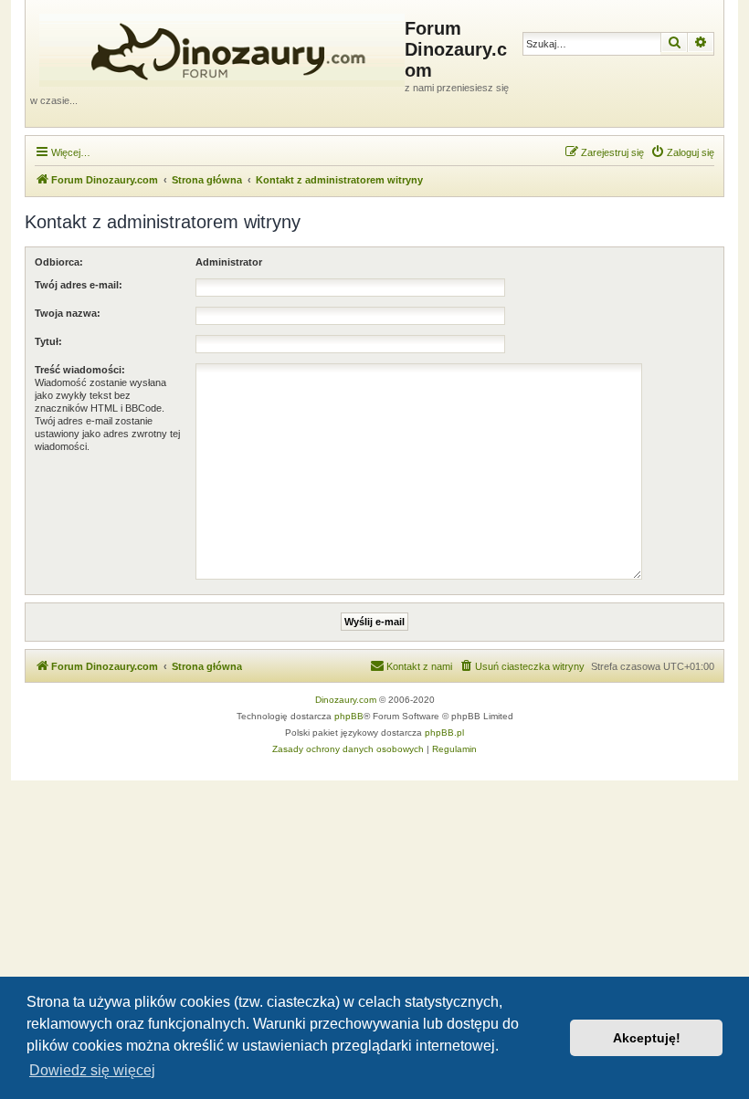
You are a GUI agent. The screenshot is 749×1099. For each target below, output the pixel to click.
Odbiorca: (59, 261)
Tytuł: (48, 341)
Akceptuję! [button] (646, 1038)
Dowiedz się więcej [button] (92, 1070)
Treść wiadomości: (80, 369)
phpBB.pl (444, 732)
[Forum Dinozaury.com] (217, 47)
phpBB (349, 716)
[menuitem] (682, 152)
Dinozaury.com (345, 700)
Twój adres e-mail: (78, 284)
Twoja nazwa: (67, 313)
